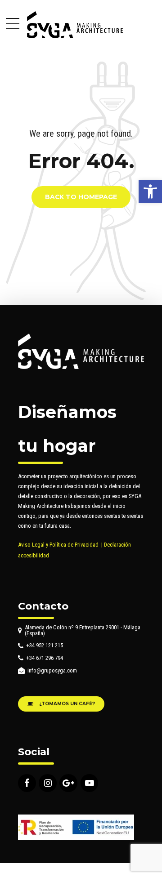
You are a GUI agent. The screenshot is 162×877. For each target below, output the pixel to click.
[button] (150, 191)
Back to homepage (81, 197)
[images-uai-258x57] (76, 827)
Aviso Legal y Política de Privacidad (58, 544)
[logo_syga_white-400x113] (81, 351)
